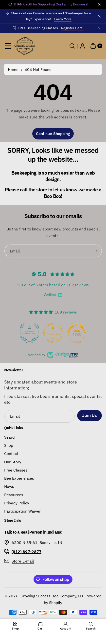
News (9, 486)
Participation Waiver (22, 511)
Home (13, 69)
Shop (8, 445)
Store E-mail (23, 561)
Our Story (12, 461)
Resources (13, 494)
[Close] (99, 4)
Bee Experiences (19, 478)
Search (10, 437)
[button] (8, 46)
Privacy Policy (16, 502)
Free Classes (15, 470)
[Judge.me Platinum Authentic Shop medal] (29, 333)
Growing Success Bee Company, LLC (52, 595)
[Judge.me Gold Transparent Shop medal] (53, 333)
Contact (11, 453)
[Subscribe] (95, 251)
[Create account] (82, 46)
